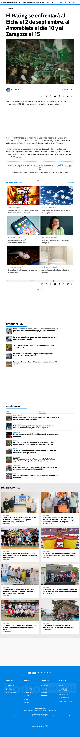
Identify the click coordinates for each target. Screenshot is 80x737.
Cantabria (33, 281)
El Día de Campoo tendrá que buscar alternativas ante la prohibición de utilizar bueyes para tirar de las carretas (33, 443)
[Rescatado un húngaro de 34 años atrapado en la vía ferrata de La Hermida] (9, 476)
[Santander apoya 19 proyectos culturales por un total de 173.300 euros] (9, 347)
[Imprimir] (52, 2)
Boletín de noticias (31, 692)
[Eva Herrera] (8, 90)
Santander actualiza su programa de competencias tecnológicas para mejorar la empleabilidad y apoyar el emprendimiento (36, 329)
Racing (9, 281)
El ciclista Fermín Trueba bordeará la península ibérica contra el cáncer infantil (58, 626)
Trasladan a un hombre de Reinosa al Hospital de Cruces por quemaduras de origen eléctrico (34, 451)
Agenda (26, 685)
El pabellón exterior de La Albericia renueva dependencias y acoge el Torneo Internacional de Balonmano (20, 555)
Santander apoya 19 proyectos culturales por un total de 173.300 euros (33, 346)
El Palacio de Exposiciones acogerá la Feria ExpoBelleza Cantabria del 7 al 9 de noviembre (33, 354)
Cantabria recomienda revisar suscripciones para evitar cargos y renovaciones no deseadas (36, 338)
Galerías (27, 699)
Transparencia (64, 698)
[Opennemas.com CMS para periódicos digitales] (40, 726)
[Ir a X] (41, 672)
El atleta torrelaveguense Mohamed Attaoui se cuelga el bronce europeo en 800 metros (59, 554)
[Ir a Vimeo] (47, 672)
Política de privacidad (63, 690)
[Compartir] (57, 2)
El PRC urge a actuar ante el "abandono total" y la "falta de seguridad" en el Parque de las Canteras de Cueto (34, 460)
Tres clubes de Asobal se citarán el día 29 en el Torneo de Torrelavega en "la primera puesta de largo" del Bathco (19, 519)
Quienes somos (64, 694)
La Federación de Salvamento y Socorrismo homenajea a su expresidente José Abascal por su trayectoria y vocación (19, 591)
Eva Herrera (15, 90)
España (44, 692)
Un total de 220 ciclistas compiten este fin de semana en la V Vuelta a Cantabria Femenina (60, 590)
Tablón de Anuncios (66, 701)
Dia (55, 281)
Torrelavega (11, 692)
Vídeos (26, 703)
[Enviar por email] (48, 2)
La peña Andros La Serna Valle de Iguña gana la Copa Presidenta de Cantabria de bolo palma (19, 627)
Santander (10, 689)
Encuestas (28, 689)
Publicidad (63, 685)
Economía (45, 685)
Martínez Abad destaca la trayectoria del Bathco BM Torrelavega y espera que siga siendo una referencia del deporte (58, 519)
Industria (44, 689)
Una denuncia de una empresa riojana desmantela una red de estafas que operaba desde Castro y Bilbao (35, 468)
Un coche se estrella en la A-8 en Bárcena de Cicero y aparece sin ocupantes (36, 435)
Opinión (26, 696)
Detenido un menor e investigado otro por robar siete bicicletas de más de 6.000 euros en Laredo (36, 418)
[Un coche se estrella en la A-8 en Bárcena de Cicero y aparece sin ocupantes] (9, 435)
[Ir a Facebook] (38, 672)
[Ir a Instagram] (44, 672)
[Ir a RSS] (50, 672)
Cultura (44, 699)
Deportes (9, 9)
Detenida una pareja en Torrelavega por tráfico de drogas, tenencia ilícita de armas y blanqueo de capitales (34, 426)
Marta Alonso (47, 524)
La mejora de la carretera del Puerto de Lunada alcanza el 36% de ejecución (36, 363)
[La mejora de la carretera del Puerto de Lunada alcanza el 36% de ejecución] (9, 364)
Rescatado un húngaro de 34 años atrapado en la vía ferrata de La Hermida (35, 476)
